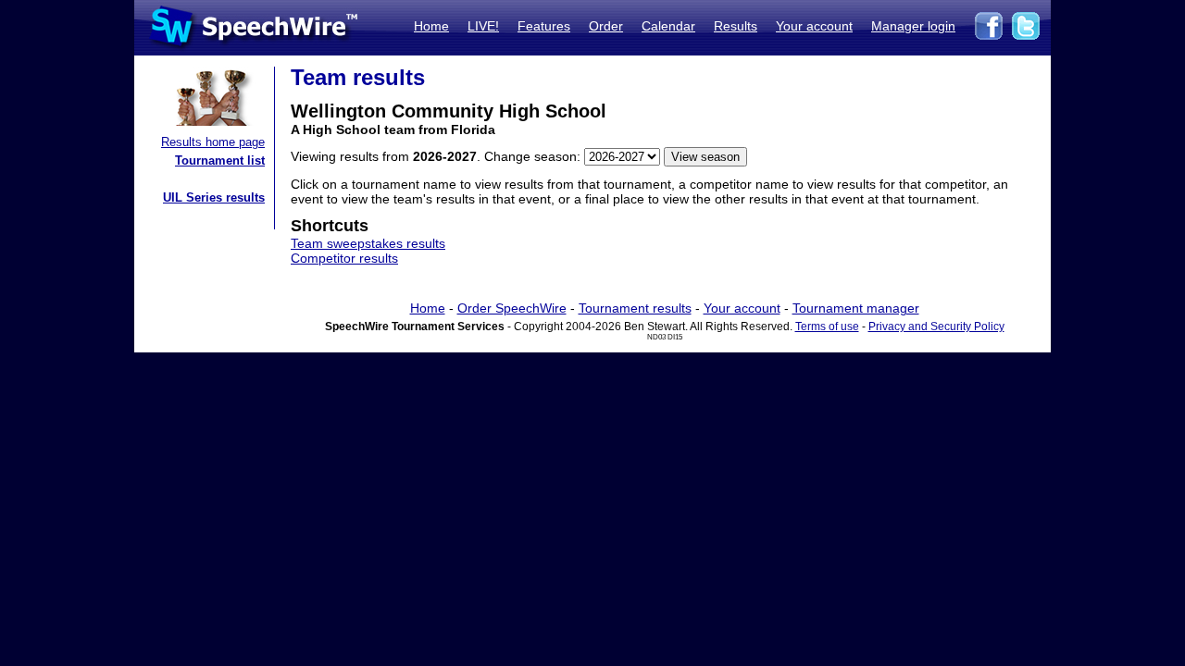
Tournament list (220, 160)
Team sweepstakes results (368, 243)
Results (735, 25)
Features (544, 25)
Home (431, 25)
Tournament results (635, 308)
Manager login (913, 25)
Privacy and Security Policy (936, 326)
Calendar (668, 25)
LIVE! (483, 25)
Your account (814, 25)
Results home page (213, 142)
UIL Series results (214, 197)
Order (606, 25)
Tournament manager (855, 308)
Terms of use (827, 326)
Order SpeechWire (512, 308)
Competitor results (344, 258)
